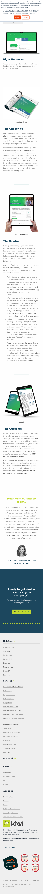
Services (7, 681)
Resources (7, 773)
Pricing (5, 805)
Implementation (9, 695)
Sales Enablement (9, 744)
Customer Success (9, 748)
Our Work (8, 758)
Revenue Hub (8, 667)
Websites (6, 752)
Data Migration (8, 699)
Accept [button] (17, 17)
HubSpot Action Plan (10, 707)
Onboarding (7, 691)
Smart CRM (7, 671)
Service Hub (7, 655)
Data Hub (6, 663)
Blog (4, 781)
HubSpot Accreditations (11, 809)
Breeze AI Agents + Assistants (13, 719)
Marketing (6, 740)
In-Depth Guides (9, 777)
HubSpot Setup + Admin (13, 687)
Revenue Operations (10, 736)
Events (5, 785)
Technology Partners (10, 813)
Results (6, 22)
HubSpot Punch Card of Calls (13, 715)
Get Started (20, 612)
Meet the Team (8, 797)
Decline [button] (26, 17)
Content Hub (7, 659)
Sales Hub (6, 651)
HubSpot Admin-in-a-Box (12, 711)
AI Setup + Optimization (11, 732)
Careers (5, 801)
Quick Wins (7, 729)
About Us (8, 791)
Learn (6, 766)
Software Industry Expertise (13, 817)
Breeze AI (6, 675)
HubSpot (8, 641)
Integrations (7, 703)
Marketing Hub (8, 647)
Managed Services (11, 725)
